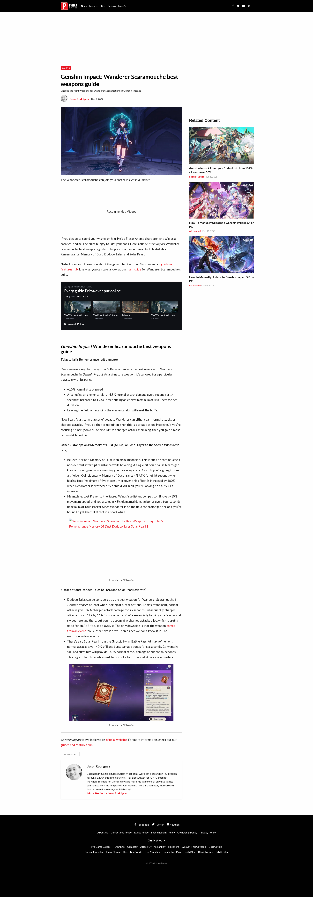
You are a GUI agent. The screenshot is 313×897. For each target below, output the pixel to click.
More (124, 7)
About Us (123, 4)
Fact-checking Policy (163, 832)
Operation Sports (132, 851)
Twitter (159, 824)
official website (116, 740)
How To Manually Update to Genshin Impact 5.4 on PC (221, 224)
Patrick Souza (196, 176)
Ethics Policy (141, 832)
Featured (93, 6)
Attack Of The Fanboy (152, 846)
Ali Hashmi (195, 231)
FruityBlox (189, 851)
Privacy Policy (208, 832)
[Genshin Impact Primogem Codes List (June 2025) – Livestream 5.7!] (221, 146)
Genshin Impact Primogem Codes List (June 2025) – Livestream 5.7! (221, 170)
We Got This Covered (194, 846)
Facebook (143, 824)
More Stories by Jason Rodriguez (107, 793)
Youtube (174, 824)
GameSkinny (113, 851)
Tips (103, 6)
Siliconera (173, 846)
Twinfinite (119, 846)
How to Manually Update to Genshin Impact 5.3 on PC (221, 279)
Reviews (112, 6)
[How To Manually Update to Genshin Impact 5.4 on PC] (221, 201)
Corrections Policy (121, 832)
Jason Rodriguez (79, 98)
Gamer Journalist (94, 851)
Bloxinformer (205, 851)
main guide (134, 269)
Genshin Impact (70, 754)
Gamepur (132, 846)
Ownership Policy (187, 832)
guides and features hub (77, 745)
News (84, 6)
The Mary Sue (152, 851)
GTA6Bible (222, 851)
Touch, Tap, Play (172, 851)
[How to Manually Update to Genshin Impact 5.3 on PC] (221, 255)
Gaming (66, 68)
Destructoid (215, 846)
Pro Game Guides (101, 846)
